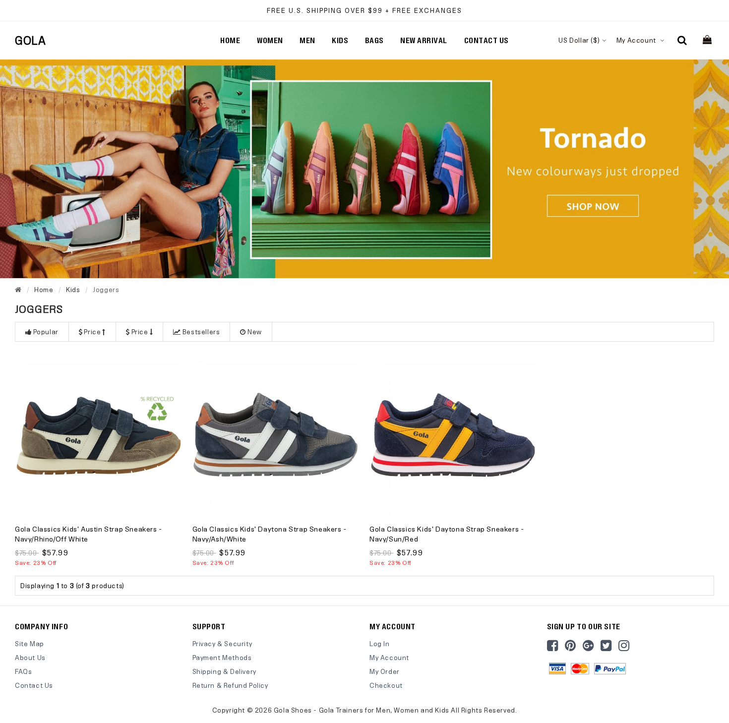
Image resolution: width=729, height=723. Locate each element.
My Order (384, 671)
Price (92, 331)
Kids (73, 289)
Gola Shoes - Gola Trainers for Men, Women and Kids (361, 710)
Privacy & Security (222, 643)
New (254, 331)
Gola (30, 40)
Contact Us (34, 685)
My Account (637, 40)
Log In (379, 643)
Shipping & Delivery (224, 671)
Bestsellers (201, 331)
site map (29, 643)
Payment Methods (222, 657)
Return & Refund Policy (230, 685)
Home (230, 40)
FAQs (23, 671)
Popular (46, 331)
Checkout (386, 685)
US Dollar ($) (579, 40)
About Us (30, 657)
